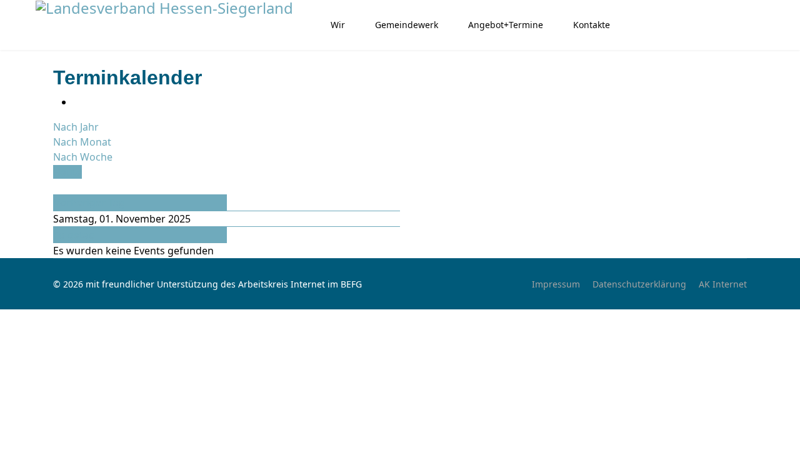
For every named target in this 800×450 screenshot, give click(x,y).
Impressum (556, 284)
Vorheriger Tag (89, 202)
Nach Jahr (76, 127)
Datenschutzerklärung (639, 284)
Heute (67, 172)
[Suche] (57, 187)
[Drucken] (77, 102)
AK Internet (723, 284)
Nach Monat (82, 142)
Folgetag (74, 235)
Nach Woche (82, 157)
